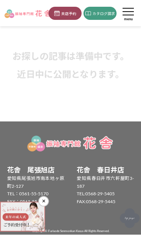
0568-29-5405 (100, 194)
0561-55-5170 (34, 194)
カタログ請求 (103, 14)
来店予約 (68, 14)
